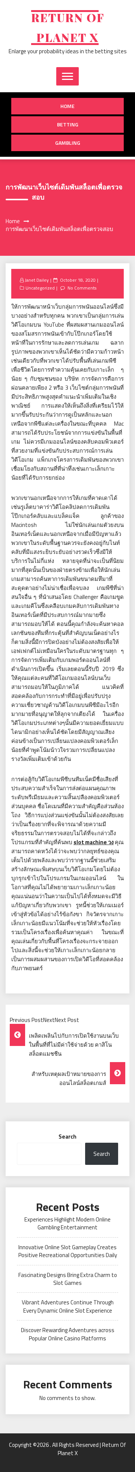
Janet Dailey (37, 280)
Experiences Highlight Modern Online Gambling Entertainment (67, 1223)
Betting (67, 124)
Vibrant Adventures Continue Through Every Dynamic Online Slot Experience (68, 1306)
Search (67, 1136)
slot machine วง (94, 842)
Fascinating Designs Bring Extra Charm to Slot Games (67, 1279)
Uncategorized (40, 287)
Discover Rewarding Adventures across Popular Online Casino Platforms (67, 1334)
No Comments (82, 287)
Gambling (67, 143)
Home (67, 106)
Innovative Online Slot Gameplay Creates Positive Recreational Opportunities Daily (67, 1251)
